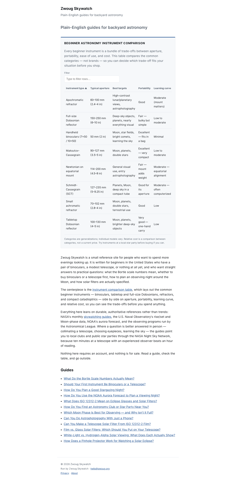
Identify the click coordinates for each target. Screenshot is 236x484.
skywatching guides (97, 316)
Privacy (65, 473)
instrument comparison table (112, 289)
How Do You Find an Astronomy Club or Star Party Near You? (106, 407)
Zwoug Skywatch (76, 8)
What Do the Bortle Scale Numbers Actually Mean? (99, 378)
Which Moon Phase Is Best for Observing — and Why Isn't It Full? (108, 412)
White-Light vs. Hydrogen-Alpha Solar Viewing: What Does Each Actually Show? (119, 435)
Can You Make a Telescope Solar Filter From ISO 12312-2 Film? (107, 424)
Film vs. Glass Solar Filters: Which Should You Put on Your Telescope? (112, 429)
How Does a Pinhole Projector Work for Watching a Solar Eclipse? (109, 441)
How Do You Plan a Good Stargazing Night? (94, 390)
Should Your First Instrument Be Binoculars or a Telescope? (105, 384)
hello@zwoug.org (100, 468)
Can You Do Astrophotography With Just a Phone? (98, 418)
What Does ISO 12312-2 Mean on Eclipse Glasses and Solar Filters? (110, 401)
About (74, 473)
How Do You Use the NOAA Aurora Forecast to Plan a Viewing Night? (112, 395)
